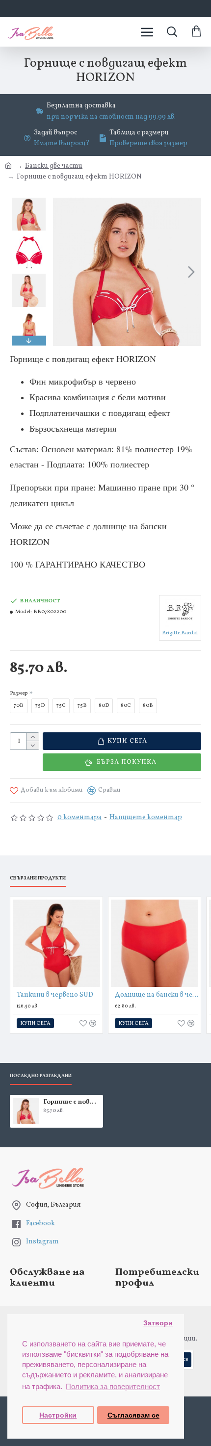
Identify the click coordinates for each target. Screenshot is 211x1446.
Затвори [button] (158, 1323)
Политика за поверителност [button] (113, 1386)
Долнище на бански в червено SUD (156, 995)
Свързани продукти (38, 878)
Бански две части (53, 166)
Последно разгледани (41, 1076)
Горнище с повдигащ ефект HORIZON (71, 1102)
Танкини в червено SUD (55, 995)
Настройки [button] (58, 1415)
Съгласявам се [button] (133, 1415)
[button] (63, 272)
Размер (18, 693)
